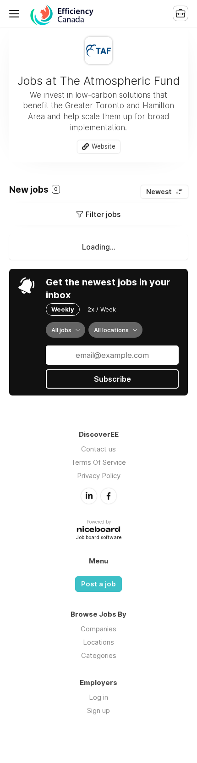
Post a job (98, 584)
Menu (16, 14)
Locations (98, 642)
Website (103, 146)
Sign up (98, 710)
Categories (98, 655)
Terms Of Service (98, 462)
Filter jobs (103, 214)
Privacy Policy (98, 475)
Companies (98, 628)
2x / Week (102, 309)
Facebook (108, 496)
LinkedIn (89, 496)
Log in (98, 697)
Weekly (62, 309)
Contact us (98, 449)
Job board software (98, 537)
